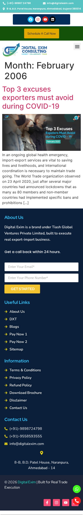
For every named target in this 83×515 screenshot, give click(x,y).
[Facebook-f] (47, 502)
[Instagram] (38, 19)
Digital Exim (27, 482)
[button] (41, 33)
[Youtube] (45, 19)
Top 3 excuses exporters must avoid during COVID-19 (37, 97)
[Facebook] (31, 19)
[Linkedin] (53, 19)
